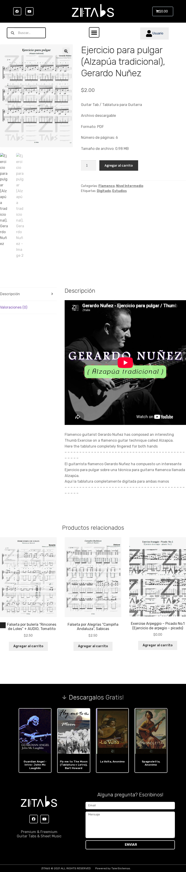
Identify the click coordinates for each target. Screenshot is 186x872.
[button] (94, 32)
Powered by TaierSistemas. (113, 868)
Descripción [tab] (10, 294)
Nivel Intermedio (129, 186)
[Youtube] (29, 11)
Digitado (104, 191)
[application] (3, 625)
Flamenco (106, 186)
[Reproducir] (3, 625)
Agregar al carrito (119, 165)
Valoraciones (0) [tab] (13, 307)
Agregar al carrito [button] (28, 646)
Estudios (119, 191)
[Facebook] (17, 11)
